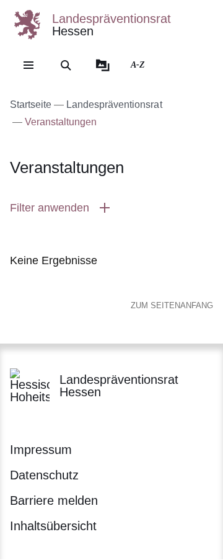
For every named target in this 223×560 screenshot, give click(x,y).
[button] (111, 208)
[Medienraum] (102, 65)
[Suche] (65, 65)
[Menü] (28, 65)
